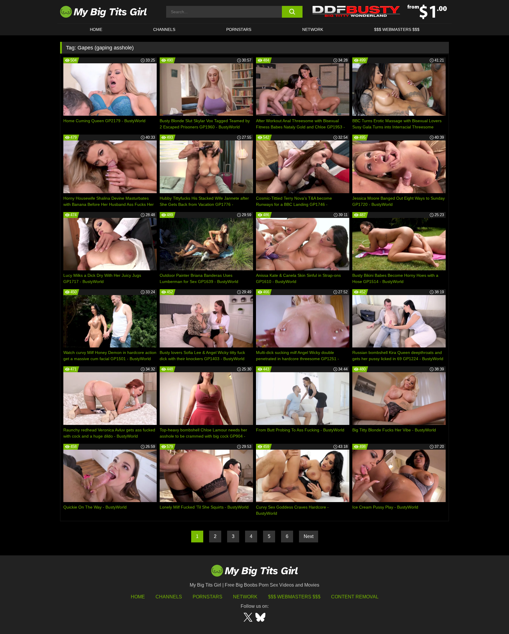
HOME (96, 29)
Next (308, 536)
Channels (169, 596)
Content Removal (355, 596)
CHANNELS (164, 29)
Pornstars (238, 29)
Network (312, 29)
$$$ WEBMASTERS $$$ (396, 29)
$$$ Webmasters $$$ (294, 596)
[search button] (292, 12)
